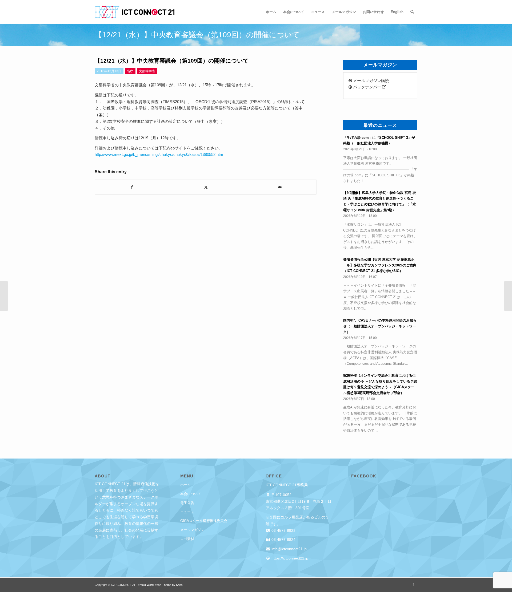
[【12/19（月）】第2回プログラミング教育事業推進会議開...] (4, 296)
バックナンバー (367, 87)
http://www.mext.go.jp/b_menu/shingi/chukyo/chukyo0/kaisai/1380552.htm (159, 154)
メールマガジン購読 (370, 80)
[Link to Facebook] (413, 584)
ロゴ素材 (187, 539)
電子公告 (187, 503)
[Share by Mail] (280, 187)
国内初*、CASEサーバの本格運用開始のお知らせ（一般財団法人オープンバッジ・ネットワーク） (380, 326)
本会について (190, 494)
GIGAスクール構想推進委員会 (203, 521)
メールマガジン (192, 530)
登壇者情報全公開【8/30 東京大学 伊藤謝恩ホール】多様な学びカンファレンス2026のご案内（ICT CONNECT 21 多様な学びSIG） (380, 265)
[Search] (412, 12)
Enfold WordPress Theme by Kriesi (160, 584)
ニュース (187, 512)
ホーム (185, 485)
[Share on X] (206, 187)
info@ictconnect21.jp (288, 549)
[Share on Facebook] (132, 187)
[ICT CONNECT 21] (135, 12)
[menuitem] (271, 12)
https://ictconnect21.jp (289, 558)
